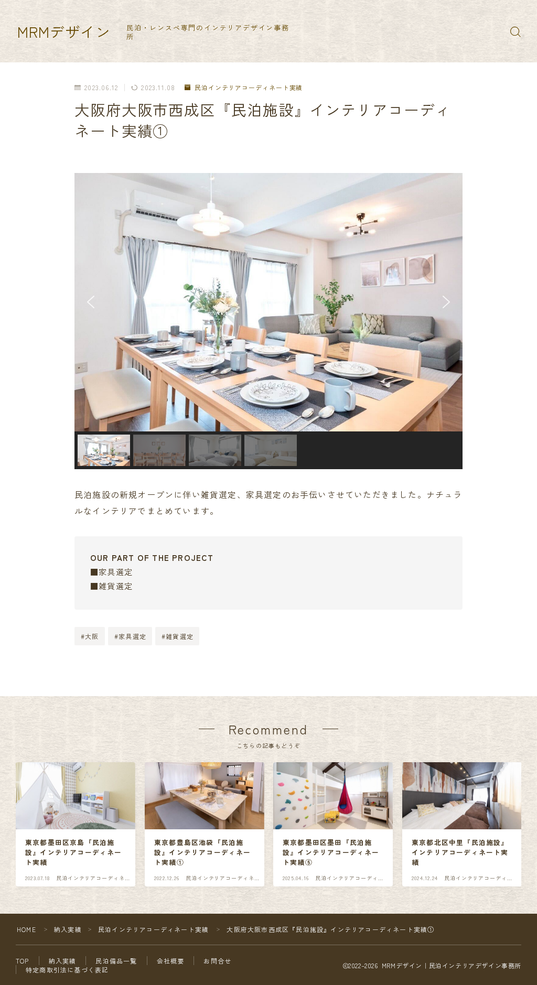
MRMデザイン (64, 32)
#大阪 (90, 636)
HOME (26, 929)
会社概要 (171, 960)
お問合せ (217, 960)
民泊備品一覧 (116, 960)
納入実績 (68, 929)
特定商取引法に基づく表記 (67, 969)
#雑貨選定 (178, 636)
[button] (90, 302)
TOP (22, 960)
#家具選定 (130, 636)
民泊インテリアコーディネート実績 (249, 87)
